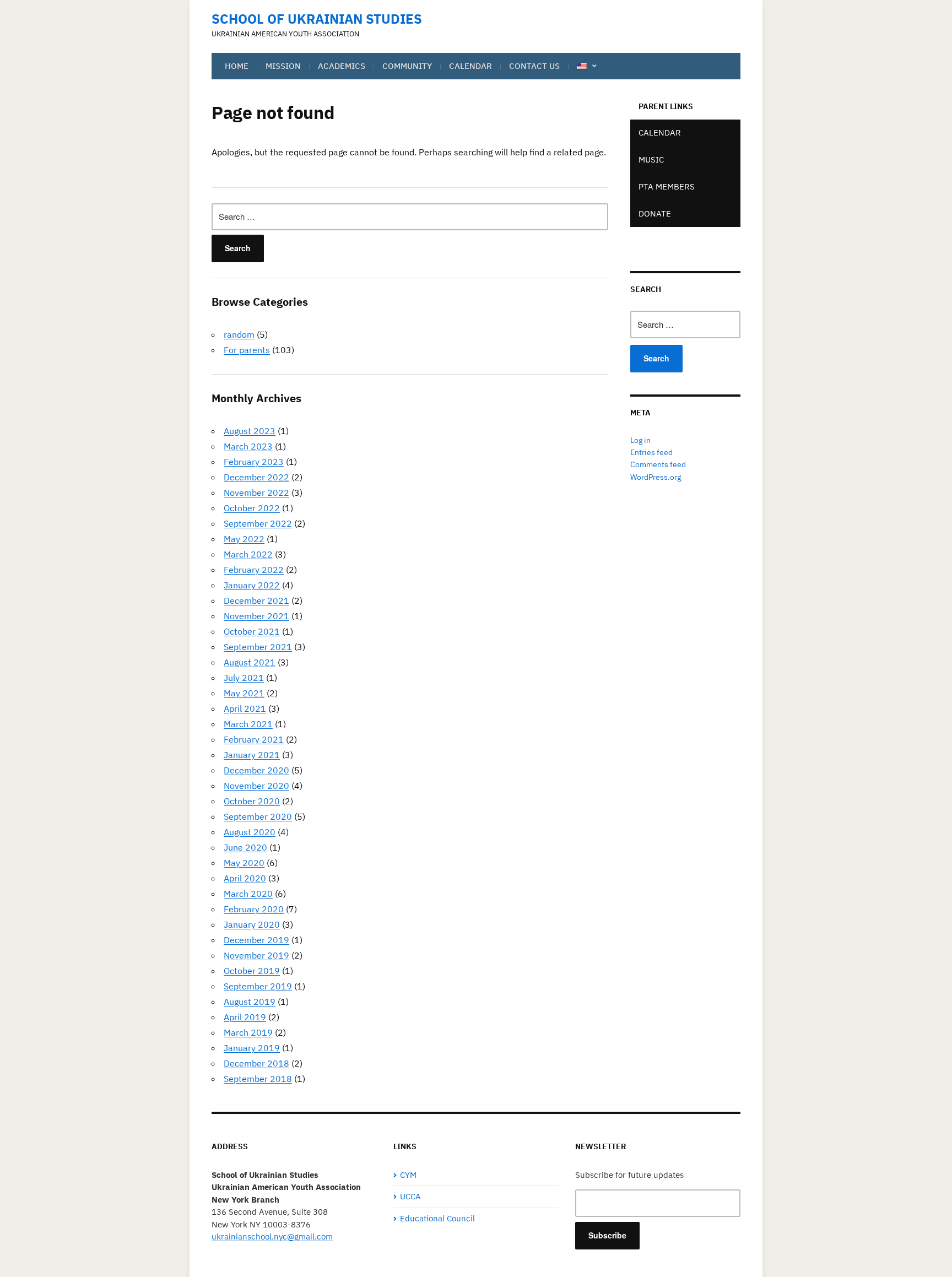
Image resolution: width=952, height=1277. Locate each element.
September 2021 (258, 646)
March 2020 (248, 893)
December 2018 (256, 1063)
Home (236, 66)
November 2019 (256, 955)
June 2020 (245, 847)
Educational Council (437, 1218)
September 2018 (258, 1078)
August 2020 (249, 831)
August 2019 (249, 1001)
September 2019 (258, 986)
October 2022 (252, 507)
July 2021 (244, 677)
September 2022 (258, 523)
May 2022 (244, 538)
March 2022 (248, 554)
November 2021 (256, 615)
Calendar (470, 66)
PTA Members (667, 186)
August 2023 (249, 430)
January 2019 (252, 1047)
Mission (283, 66)
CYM (408, 1175)
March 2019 (248, 1032)
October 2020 (252, 801)
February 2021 (254, 739)
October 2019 (252, 970)
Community (407, 66)
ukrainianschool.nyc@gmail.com (272, 1236)
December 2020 (256, 770)
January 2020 (252, 924)
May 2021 (244, 693)
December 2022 (256, 477)
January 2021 (252, 754)
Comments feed (658, 464)
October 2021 (252, 631)
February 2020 (254, 909)
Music (651, 159)
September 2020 (258, 816)
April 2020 (245, 878)
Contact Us (534, 66)
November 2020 (256, 785)
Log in (640, 440)
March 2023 (248, 446)
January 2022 (252, 585)
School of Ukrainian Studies (317, 19)
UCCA (410, 1196)
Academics (341, 66)
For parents (247, 349)
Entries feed (651, 452)
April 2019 (245, 1016)
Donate (655, 213)
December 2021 (256, 600)
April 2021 (245, 708)
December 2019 (256, 939)
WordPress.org (655, 477)
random (239, 334)
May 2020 (244, 862)
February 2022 (254, 569)
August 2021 (249, 662)
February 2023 (254, 461)
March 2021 (248, 723)
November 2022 (256, 492)
